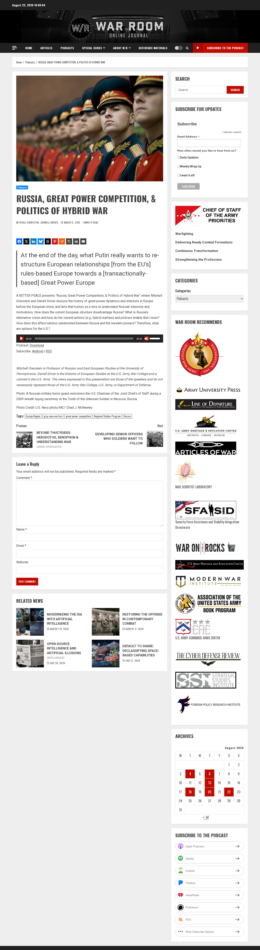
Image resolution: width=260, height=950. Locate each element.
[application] (89, 338)
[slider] (155, 338)
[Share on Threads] (48, 241)
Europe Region (33, 416)
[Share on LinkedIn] (33, 241)
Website (22, 562)
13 (209, 782)
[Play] (22, 339)
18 (190, 791)
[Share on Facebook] (19, 241)
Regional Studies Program (107, 416)
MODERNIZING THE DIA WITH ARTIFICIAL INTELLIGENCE (30, 622)
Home (28, 48)
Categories (183, 290)
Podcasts (67, 48)
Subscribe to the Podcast (225, 48)
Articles (46, 48)
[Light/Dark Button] (179, 48)
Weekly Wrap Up (190, 166)
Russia (127, 416)
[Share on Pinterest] (55, 241)
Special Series (92, 48)
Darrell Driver (50, 222)
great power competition (78, 416)
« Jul (206, 817)
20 (209, 791)
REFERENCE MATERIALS (153, 48)
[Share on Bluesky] (41, 241)
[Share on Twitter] (26, 241)
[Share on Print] (76, 241)
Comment (24, 478)
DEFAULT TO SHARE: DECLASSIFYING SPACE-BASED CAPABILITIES (105, 653)
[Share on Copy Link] (69, 241)
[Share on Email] (83, 241)
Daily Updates (189, 157)
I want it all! (187, 175)
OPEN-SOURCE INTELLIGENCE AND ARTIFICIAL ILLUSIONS (30, 653)
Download (37, 345)
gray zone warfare (53, 416)
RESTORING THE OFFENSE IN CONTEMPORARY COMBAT (105, 622)
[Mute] (146, 339)
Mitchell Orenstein (28, 222)
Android (37, 351)
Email (21, 546)
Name (21, 529)
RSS (49, 351)
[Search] (187, 48)
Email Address (188, 137)
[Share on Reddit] (62, 241)
